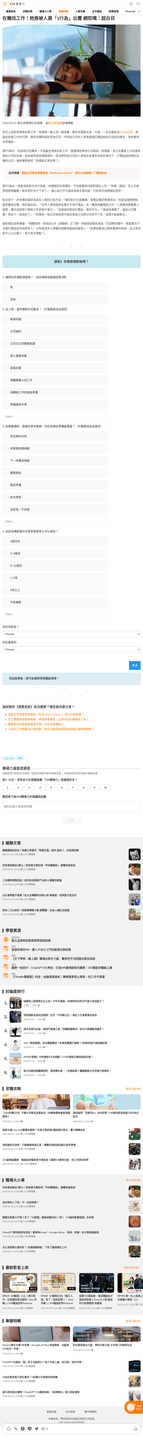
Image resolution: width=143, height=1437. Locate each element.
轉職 (20, 758)
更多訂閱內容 (133, 1089)
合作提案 (70, 1411)
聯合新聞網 (55, 123)
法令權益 (97, 11)
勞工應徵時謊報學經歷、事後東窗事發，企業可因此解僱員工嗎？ (48, 719)
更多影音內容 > (132, 1267)
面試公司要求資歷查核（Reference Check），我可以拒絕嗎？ (46, 714)
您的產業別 (9, 642)
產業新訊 (11, 11)
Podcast (130, 11)
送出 (71, 820)
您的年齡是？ (10, 626)
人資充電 (80, 11)
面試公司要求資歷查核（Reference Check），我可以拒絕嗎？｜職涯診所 (64, 172)
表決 (135, 665)
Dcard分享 (126, 132)
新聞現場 (114, 11)
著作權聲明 (90, 1411)
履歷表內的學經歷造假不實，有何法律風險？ (36, 724)
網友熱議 (9, 758)
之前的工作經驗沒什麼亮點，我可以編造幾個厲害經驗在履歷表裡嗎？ (51, 729)
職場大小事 (45, 11)
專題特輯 (63, 11)
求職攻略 (27, 11)
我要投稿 (51, 1411)
